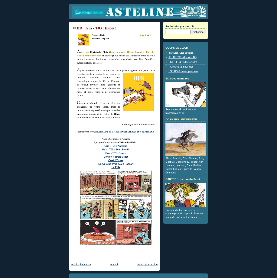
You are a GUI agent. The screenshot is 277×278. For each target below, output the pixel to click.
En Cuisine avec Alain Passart (115, 164)
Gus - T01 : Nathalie (115, 146)
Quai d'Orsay (115, 160)
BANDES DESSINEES (181, 53)
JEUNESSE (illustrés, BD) (182, 57)
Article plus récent (81, 264)
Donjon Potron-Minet (116, 157)
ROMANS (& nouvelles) (181, 66)
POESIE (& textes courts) (182, 62)
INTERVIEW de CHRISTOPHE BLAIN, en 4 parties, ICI (124, 131)
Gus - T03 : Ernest (115, 153)
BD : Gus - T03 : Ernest (96, 28)
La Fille (116, 167)
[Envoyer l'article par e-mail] (77, 251)
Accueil (114, 264)
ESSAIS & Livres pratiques (183, 71)
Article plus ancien (147, 264)
